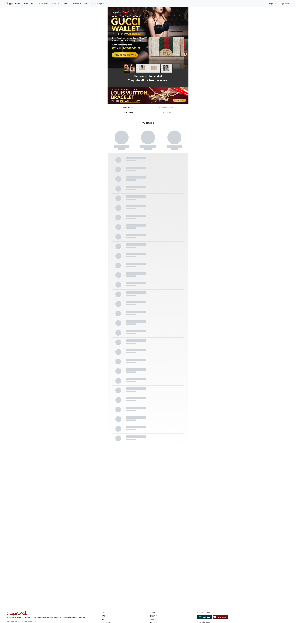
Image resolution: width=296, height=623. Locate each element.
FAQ (103, 616)
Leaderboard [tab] (127, 107)
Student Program (80, 3)
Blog (103, 613)
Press (104, 619)
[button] (184, 37)
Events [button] (65, 3)
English (152, 613)
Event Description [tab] (166, 107)
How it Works (29, 3)
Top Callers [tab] (128, 112)
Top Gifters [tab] (168, 112)
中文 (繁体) (153, 616)
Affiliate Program (97, 3)
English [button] (272, 3)
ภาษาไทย (153, 619)
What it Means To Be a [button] (48, 3)
